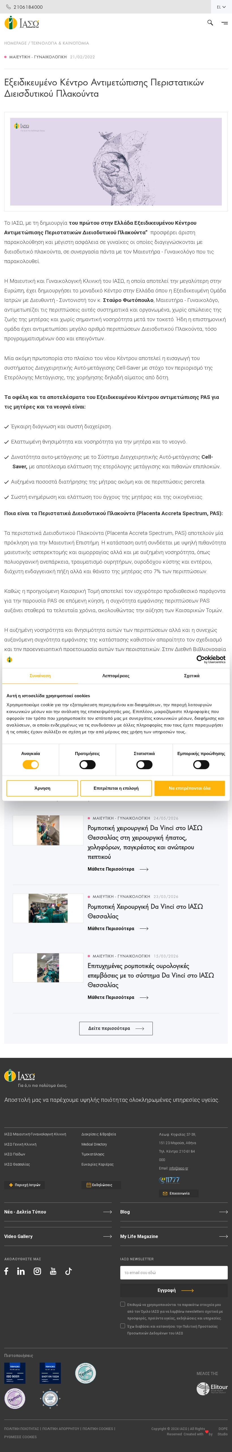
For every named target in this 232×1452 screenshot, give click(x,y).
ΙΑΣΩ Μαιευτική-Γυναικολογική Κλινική (35, 1134)
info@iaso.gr (178, 1168)
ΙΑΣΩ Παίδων (14, 1154)
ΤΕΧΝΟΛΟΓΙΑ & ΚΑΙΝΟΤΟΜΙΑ (60, 43)
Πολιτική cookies (98, 1429)
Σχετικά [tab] (191, 675)
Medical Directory (94, 1144)
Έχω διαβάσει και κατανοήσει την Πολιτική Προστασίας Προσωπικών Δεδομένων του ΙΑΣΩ (172, 1330)
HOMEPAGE (15, 43)
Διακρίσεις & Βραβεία (98, 1134)
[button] (20, 1437)
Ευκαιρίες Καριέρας (97, 1164)
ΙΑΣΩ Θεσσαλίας (17, 1164)
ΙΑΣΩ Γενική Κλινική (20, 1144)
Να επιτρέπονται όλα (189, 788)
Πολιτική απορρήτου (60, 1429)
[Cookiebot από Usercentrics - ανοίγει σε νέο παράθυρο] (200, 659)
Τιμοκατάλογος (92, 1154)
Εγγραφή (167, 1290)
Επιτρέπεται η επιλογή (116, 788)
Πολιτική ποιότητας (21, 1429)
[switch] (88, 764)
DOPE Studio (223, 1431)
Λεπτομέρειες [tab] (116, 675)
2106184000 (28, 6)
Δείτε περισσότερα (109, 1028)
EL (219, 7)
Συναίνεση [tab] (40, 675)
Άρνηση (42, 788)
